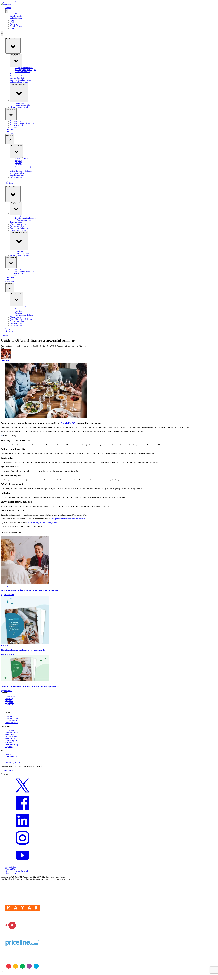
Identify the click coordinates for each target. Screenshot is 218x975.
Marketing (18, 163)
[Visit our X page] (22, 793)
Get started (9, 183)
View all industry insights (24, 167)
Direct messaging (11, 745)
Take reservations (16, 74)
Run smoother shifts (17, 78)
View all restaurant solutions (20, 107)
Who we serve (11, 109)
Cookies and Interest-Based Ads (16, 871)
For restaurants (15, 121)
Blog (7, 760)
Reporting (9, 747)
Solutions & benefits (13, 39)
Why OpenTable (16, 55)
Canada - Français (16, 26)
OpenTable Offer (68, 423)
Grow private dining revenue (20, 80)
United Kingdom (16, 18)
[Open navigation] (2, 32)
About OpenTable (11, 756)
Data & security (11, 736)
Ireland (12, 20)
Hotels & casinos (11, 723)
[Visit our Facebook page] (22, 811)
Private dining (10, 730)
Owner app (9, 734)
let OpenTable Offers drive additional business (68, 519)
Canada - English (16, 16)
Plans (7, 131)
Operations (18, 165)
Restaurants (9, 717)
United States (15, 14)
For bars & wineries (17, 125)
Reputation (9, 705)
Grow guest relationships (19, 84)
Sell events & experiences (19, 82)
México (12, 22)
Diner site (8, 754)
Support (8, 8)
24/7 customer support (22, 72)
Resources (9, 135)
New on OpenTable (12, 763)
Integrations (9, 129)
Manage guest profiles (22, 105)
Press (7, 758)
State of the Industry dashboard (21, 171)
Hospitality (18, 161)
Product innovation (17, 173)
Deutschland (14, 24)
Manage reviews (20, 103)
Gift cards (8, 743)
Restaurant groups (11, 719)
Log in (7, 181)
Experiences (9, 703)
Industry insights (16, 145)
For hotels (13, 127)
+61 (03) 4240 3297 (8, 770)
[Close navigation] (2, 34)
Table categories (11, 741)
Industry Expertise (21, 159)
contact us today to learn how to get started (43, 523)
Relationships (10, 707)
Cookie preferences (12, 873)
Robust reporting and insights (25, 70)
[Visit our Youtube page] (22, 863)
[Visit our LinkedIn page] (22, 828)
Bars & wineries (11, 721)
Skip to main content (8, 2)
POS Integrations (11, 732)
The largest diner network (24, 68)
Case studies (9, 133)
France (12, 28)
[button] (109, 972)
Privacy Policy (10, 867)
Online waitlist (10, 738)
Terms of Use (10, 869)
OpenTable (5, 360)
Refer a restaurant (16, 177)
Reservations (10, 697)
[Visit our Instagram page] (22, 846)
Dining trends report (17, 169)
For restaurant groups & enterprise (22, 123)
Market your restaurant (18, 76)
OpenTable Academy (17, 175)
